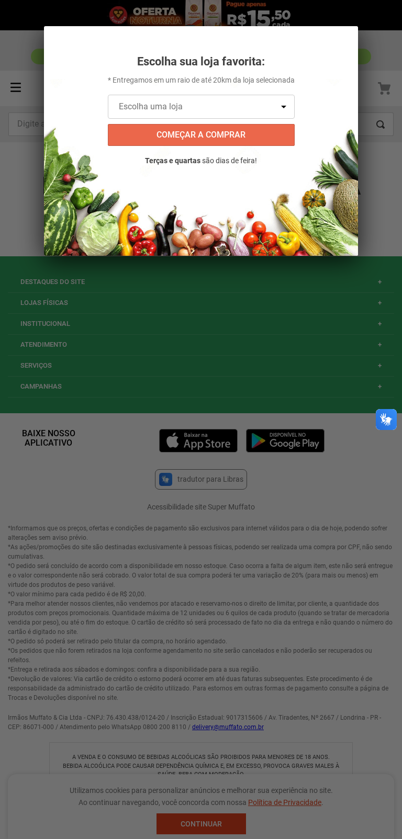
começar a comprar (201, 135)
